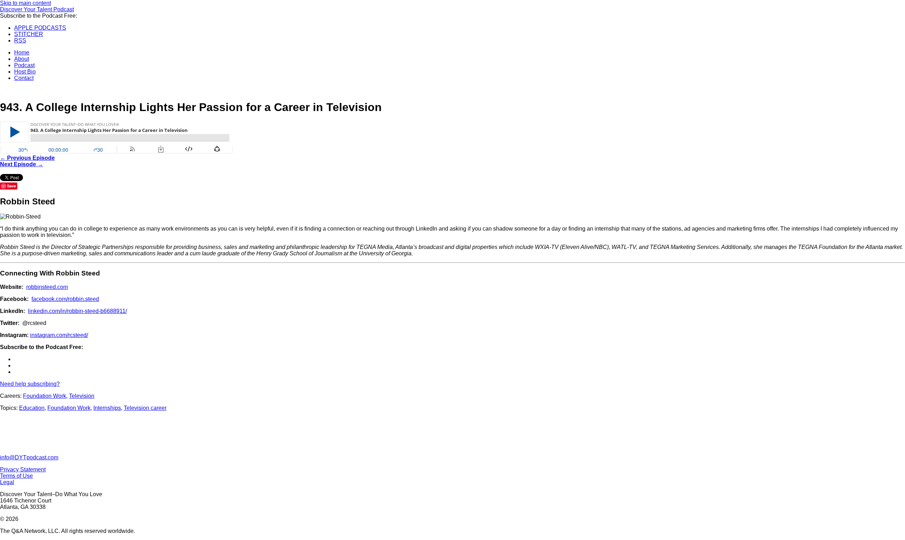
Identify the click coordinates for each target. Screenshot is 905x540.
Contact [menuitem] (24, 78)
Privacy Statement (23, 469)
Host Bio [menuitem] (25, 72)
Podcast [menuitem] (24, 65)
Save (11, 185)
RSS (20, 40)
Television (81, 396)
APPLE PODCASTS (40, 28)
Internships (107, 408)
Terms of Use (16, 476)
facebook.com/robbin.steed (65, 299)
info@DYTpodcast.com (29, 457)
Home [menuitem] (21, 53)
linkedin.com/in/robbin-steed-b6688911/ (77, 311)
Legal (7, 482)
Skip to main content (25, 3)
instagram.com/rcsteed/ (59, 335)
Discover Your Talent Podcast (37, 9)
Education (32, 408)
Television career (145, 408)
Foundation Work (44, 396)
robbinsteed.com (47, 287)
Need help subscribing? (30, 384)
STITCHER (28, 34)
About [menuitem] (21, 59)
